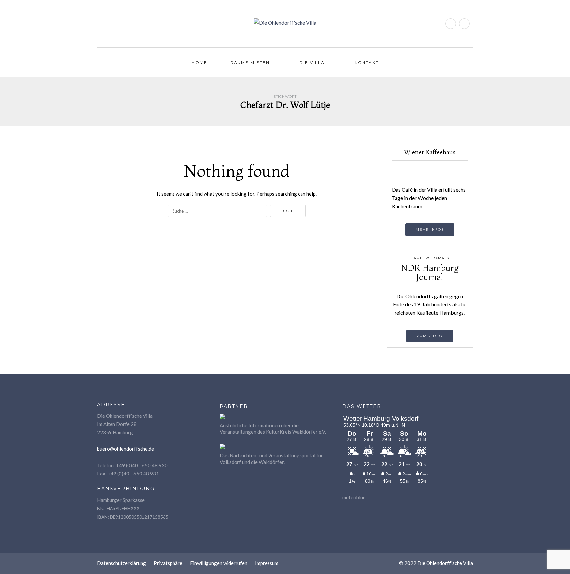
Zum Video (430, 336)
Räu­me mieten (249, 62)
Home (199, 62)
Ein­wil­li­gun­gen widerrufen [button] (218, 563)
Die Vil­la (312, 62)
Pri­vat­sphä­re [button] (168, 563)
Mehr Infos (430, 229)
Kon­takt (367, 62)
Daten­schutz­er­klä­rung (121, 563)
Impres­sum (266, 563)
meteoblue (353, 497)
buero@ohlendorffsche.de (125, 449)
